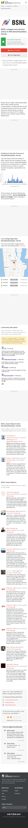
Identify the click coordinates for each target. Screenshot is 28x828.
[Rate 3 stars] (14, 717)
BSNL (15, 6)
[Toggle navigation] (26, 2)
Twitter (16, 790)
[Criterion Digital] (14, 814)
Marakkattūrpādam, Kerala (14, 441)
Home (2, 6)
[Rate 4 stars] (16, 717)
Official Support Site (10, 705)
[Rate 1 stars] (8, 717)
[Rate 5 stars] (19, 717)
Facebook (17, 793)
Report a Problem (15, 50)
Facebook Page (9, 702)
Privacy (4, 796)
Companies (9, 6)
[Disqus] (14, 365)
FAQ (3, 793)
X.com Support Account (11, 700)
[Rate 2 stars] (11, 717)
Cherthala (22, 246)
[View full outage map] (14, 262)
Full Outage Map (15, 55)
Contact (4, 799)
